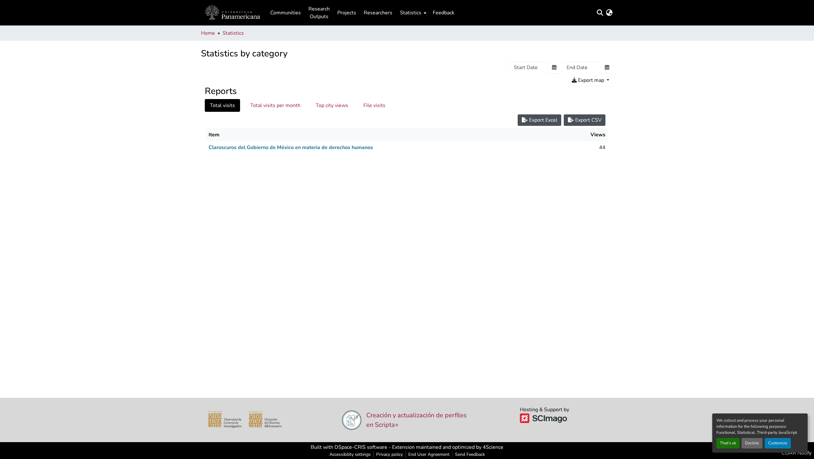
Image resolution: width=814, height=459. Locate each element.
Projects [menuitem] (346, 12)
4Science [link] (493, 447)
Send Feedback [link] (470, 454)
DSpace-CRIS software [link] (361, 447)
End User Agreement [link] (429, 454)
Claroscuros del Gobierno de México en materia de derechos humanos (291, 147)
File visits (374, 105)
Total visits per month (275, 105)
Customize (777, 443)
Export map (591, 80)
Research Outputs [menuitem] (319, 12)
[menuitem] (412, 12)
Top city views (332, 105)
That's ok (728, 443)
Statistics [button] (410, 12)
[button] (232, 13)
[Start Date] (554, 67)
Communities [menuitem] (285, 12)
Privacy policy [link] (389, 454)
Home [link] (208, 33)
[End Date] (607, 67)
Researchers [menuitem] (378, 12)
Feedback (443, 12)
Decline (752, 443)
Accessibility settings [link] (350, 454)
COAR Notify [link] (795, 452)
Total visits (222, 105)
